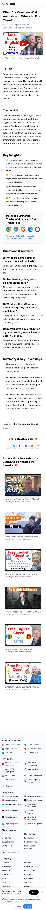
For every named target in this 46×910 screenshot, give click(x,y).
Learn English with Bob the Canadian (17, 28)
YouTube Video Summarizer (25, 236)
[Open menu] (42, 3)
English (6, 428)
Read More (33, 143)
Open (34, 892)
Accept (28, 906)
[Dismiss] (42, 892)
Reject (18, 906)
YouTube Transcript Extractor (21, 239)
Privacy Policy (22, 901)
